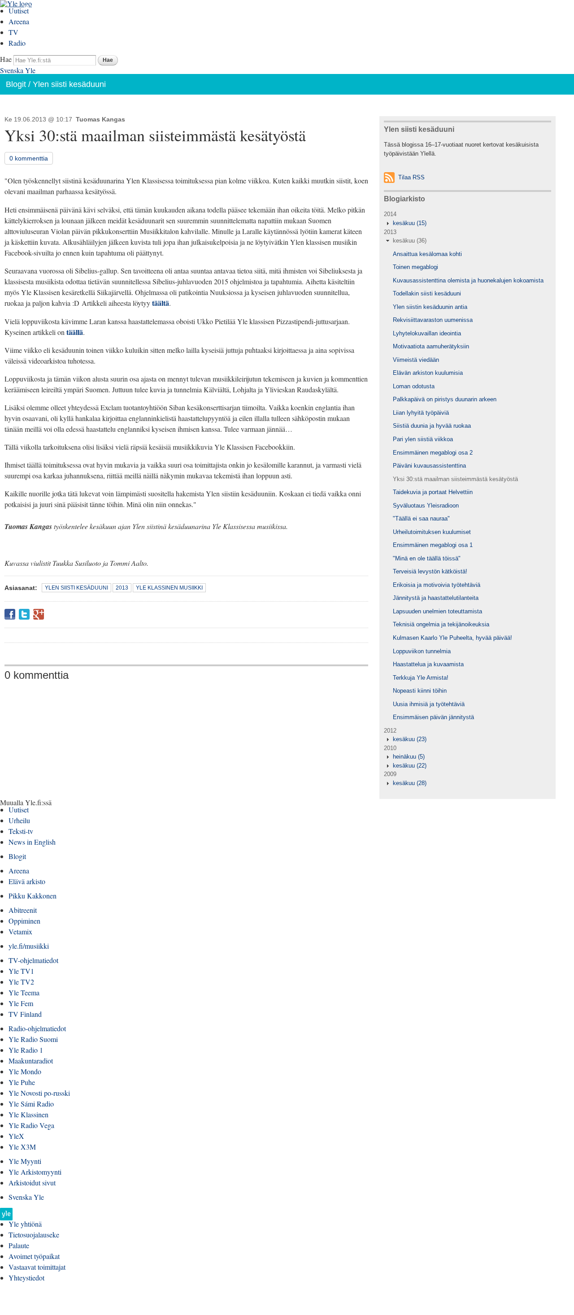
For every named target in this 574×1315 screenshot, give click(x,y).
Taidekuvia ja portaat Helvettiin (433, 492)
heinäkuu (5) (409, 756)
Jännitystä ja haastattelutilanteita (435, 598)
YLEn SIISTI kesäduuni (76, 588)
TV (13, 32)
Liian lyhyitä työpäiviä (421, 412)
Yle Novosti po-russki (39, 1093)
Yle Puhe (22, 1082)
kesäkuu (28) (409, 783)
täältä (160, 303)
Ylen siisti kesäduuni (69, 84)
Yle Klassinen (28, 1114)
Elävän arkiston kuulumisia (428, 372)
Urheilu (19, 820)
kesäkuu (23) (409, 739)
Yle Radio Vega (31, 1125)
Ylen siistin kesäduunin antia (430, 307)
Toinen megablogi (415, 267)
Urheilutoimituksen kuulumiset (432, 532)
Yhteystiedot (26, 1277)
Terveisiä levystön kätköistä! (430, 571)
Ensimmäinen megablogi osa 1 (433, 545)
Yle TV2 (21, 981)
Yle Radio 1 (26, 1050)
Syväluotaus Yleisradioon (426, 505)
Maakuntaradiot (31, 1060)
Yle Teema (24, 992)
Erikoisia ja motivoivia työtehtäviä (436, 585)
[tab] (467, 223)
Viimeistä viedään (416, 359)
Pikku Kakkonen (33, 895)
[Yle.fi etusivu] (6, 1216)
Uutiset (19, 10)
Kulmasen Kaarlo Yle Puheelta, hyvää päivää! (452, 637)
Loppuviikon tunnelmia (422, 651)
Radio (17, 43)
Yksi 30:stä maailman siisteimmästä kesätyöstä (455, 479)
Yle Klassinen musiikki (169, 588)
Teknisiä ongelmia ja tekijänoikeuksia (441, 624)
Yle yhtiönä (25, 1223)
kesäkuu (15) (409, 223)
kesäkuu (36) (409, 240)
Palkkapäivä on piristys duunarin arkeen (444, 399)
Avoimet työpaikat (34, 1256)
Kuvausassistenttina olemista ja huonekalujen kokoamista (468, 280)
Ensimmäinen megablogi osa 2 (433, 452)
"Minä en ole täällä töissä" (427, 558)
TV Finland (25, 1014)
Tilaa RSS (411, 177)
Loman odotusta (414, 386)
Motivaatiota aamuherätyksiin (431, 346)
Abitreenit (23, 910)
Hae (6, 59)
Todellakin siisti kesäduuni (427, 293)
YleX (16, 1136)
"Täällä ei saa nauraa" (421, 518)
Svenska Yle (17, 70)
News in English (32, 841)
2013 (122, 588)
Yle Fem (21, 1003)
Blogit (16, 84)
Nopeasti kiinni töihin (420, 690)
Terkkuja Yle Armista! (420, 677)
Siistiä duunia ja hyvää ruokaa (432, 425)
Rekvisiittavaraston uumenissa (433, 320)
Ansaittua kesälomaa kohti (427, 254)
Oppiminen (24, 920)
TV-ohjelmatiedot (33, 960)
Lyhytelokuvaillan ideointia (427, 333)
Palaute (19, 1245)
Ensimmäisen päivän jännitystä (433, 717)
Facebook (9, 614)
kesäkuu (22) (409, 765)
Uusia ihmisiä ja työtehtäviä (429, 704)
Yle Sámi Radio (31, 1103)
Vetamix (20, 931)
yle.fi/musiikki (29, 945)
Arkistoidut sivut (32, 1182)
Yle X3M (22, 1146)
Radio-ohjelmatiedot (37, 1028)
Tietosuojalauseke (34, 1234)
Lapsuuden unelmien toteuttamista (437, 611)
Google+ (38, 614)
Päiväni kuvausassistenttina (429, 465)
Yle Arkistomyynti (35, 1171)
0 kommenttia (28, 158)
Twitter (24, 614)
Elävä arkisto (27, 881)
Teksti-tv (21, 831)
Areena (19, 21)
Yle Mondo (25, 1071)
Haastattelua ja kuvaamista (428, 664)
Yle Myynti (25, 1161)
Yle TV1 (21, 971)
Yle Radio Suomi (33, 1039)
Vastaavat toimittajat (37, 1267)
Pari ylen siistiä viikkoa (423, 439)
